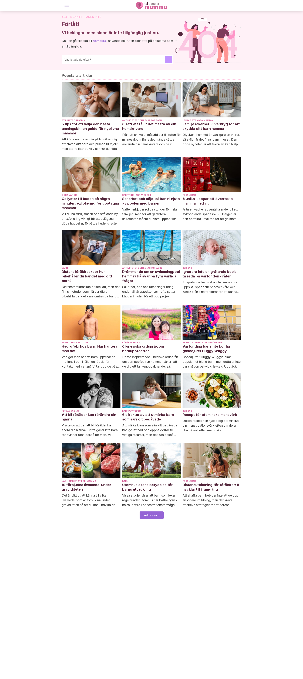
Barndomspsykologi (75, 342)
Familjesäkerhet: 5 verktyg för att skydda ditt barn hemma (211, 126)
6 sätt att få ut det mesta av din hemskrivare (149, 126)
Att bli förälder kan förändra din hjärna (89, 417)
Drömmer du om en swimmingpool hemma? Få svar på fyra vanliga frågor (151, 276)
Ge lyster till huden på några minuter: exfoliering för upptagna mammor (90, 203)
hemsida (99, 41)
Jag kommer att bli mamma (79, 481)
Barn (65, 268)
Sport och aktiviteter (136, 195)
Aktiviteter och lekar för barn (142, 120)
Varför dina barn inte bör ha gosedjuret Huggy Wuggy (206, 348)
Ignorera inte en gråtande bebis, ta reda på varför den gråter (210, 274)
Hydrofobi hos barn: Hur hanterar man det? (90, 348)
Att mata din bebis (73, 120)
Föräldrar (189, 195)
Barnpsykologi (132, 411)
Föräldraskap (131, 342)
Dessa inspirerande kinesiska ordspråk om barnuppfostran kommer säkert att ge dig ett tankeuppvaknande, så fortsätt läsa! (150, 362)
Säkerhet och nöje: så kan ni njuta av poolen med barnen (151, 201)
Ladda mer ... (152, 515)
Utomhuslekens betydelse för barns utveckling (147, 487)
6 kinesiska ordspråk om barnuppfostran (143, 348)
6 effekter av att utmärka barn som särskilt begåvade (148, 417)
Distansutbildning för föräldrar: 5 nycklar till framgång (211, 487)
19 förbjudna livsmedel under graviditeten (86, 487)
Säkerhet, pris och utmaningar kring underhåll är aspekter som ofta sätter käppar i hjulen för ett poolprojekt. (148, 291)
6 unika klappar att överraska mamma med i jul (208, 201)
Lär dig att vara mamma (198, 120)
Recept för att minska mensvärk (210, 415)
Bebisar (187, 268)
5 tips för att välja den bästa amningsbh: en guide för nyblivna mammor (90, 128)
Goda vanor (69, 195)
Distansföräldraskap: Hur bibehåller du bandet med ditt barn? (87, 276)
